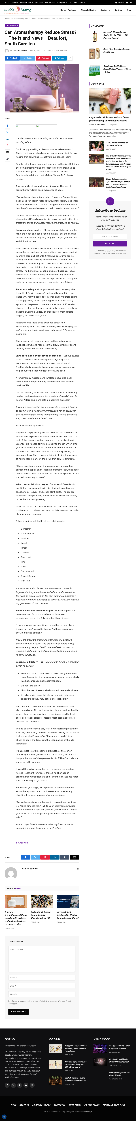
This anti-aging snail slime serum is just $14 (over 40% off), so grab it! (75, 1064)
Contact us (39, 2)
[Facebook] (7, 125)
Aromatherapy (12, 25)
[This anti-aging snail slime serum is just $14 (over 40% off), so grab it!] (55, 1064)
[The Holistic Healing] (17, 10)
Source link (22, 842)
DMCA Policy (50, 2)
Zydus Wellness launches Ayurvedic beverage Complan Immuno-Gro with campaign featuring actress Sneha (118, 183)
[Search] (131, 2)
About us (14, 2)
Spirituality (105, 10)
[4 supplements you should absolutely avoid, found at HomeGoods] (55, 1048)
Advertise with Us (26, 2)
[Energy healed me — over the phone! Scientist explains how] (100, 1048)
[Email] (7, 152)
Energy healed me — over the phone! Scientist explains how (119, 1047)
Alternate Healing (88, 10)
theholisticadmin (19, 50)
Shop (129, 10)
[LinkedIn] (7, 139)
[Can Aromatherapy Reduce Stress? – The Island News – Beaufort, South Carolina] (42, 88)
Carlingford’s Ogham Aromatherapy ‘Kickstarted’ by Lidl (41, 915)
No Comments (49, 50)
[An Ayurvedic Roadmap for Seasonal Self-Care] (96, 146)
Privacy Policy (62, 2)
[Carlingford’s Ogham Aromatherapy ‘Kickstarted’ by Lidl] (42, 901)
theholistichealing (84, 1112)
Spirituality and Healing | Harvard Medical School (119, 1060)
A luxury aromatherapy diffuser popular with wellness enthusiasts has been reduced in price (16, 918)
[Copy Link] (7, 159)
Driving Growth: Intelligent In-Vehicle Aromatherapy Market (67, 915)
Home (7, 2)
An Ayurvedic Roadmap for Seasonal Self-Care (117, 144)
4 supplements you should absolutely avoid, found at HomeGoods (75, 1048)
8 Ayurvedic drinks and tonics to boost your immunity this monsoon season (109, 119)
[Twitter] (7, 132)
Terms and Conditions (77, 2)
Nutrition (118, 10)
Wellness (72, 10)
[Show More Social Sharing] (70, 58)
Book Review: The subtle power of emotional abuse (75, 1079)
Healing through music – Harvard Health (119, 1073)
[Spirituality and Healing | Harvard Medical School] (100, 1062)
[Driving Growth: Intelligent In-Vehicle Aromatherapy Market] (68, 901)
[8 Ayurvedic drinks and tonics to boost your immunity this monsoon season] (110, 101)
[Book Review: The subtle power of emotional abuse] (55, 1080)
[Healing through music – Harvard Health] (100, 1075)
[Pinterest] (7, 145)
